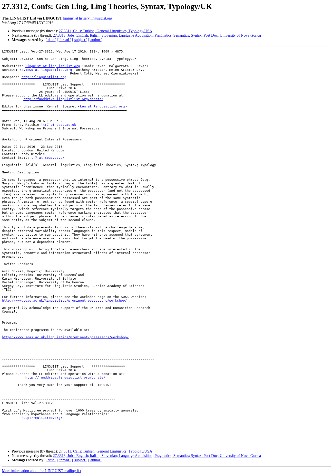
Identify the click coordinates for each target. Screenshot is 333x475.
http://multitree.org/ (41, 418)
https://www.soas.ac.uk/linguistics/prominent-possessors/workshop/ (65, 337)
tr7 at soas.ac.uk (59, 125)
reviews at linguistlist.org (46, 70)
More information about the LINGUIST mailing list (41, 471)
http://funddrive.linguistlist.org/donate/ (63, 99)
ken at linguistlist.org (102, 106)
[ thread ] (64, 40)
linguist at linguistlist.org (52, 66)
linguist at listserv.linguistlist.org (87, 18)
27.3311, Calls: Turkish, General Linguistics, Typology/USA (105, 31)
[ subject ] (79, 40)
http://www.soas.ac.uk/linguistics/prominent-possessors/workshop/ (64, 300)
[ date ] (51, 40)
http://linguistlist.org (43, 77)
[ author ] (95, 40)
